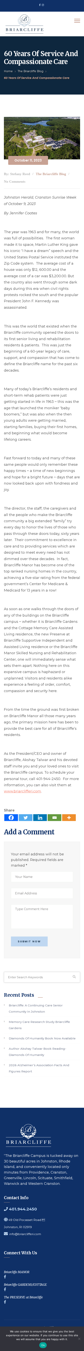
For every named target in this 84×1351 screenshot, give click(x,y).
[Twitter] (25, 817)
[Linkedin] (40, 817)
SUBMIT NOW (29, 941)
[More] (69, 817)
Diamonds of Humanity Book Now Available (42, 1038)
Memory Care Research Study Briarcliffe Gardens (39, 1025)
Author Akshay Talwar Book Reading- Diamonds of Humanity (37, 1052)
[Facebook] (11, 817)
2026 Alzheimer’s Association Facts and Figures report (39, 1068)
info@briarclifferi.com (25, 1234)
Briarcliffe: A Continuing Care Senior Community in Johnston (36, 1008)
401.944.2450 (22, 1209)
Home (8, 71)
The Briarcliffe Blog (30, 71)
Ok (43, 1345)
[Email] (54, 817)
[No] (79, 1339)
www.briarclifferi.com (22, 791)
